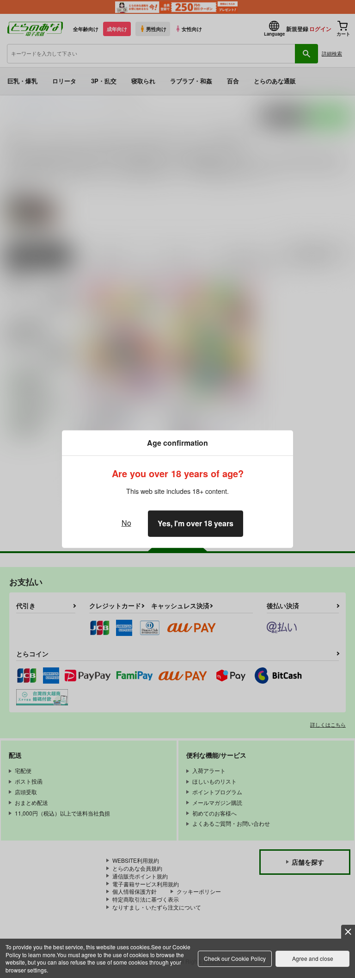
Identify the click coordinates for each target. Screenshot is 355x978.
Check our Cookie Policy (235, 958)
